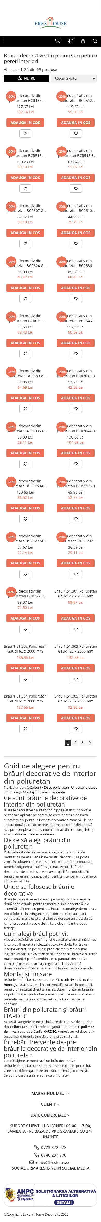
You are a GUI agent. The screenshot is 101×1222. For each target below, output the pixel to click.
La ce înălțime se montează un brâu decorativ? (39, 1060)
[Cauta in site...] (95, 41)
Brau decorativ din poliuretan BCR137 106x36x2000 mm (25, 98)
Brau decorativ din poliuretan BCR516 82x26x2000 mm (25, 153)
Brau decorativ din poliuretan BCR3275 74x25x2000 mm (25, 594)
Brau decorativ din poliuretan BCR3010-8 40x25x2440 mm (76, 373)
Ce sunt (35, 787)
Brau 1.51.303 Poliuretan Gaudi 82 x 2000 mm (75, 649)
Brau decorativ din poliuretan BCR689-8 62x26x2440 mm (25, 373)
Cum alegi (12, 792)
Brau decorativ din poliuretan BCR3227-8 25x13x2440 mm (25, 538)
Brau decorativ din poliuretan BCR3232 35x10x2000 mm (76, 538)
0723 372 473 (53, 1147)
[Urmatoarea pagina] (89, 743)
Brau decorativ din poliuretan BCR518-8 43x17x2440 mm (76, 153)
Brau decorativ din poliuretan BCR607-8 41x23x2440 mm (25, 208)
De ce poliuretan (56, 787)
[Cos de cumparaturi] (83, 41)
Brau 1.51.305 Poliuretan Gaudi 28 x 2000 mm (75, 698)
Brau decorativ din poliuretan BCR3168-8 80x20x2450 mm (25, 483)
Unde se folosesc (84, 787)
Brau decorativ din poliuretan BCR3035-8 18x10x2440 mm (25, 428)
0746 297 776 (53, 1155)
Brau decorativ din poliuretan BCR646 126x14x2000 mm (76, 318)
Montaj (28, 792)
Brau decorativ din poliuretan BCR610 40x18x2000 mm (76, 208)
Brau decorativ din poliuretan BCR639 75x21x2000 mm (25, 318)
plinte (86, 829)
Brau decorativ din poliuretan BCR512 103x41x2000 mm (76, 98)
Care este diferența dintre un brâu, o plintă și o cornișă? (46, 1070)
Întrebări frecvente (50, 792)
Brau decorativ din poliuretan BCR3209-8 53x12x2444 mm (76, 483)
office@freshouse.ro (53, 1162)
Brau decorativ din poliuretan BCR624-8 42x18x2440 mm (25, 263)
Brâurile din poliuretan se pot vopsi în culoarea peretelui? (47, 1065)
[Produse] (7, 43)
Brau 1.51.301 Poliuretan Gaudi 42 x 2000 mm (75, 594)
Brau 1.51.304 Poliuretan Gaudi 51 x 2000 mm (25, 698)
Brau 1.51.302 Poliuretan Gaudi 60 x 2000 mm (25, 649)
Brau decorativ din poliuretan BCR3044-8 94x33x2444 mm (76, 428)
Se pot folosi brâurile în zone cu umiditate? (36, 1075)
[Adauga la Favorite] (25, 133)
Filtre (28, 78)
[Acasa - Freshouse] (50, 23)
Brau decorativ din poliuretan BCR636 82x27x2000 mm (76, 263)
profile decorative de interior (32, 834)
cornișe (75, 829)
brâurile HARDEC (43, 1031)
